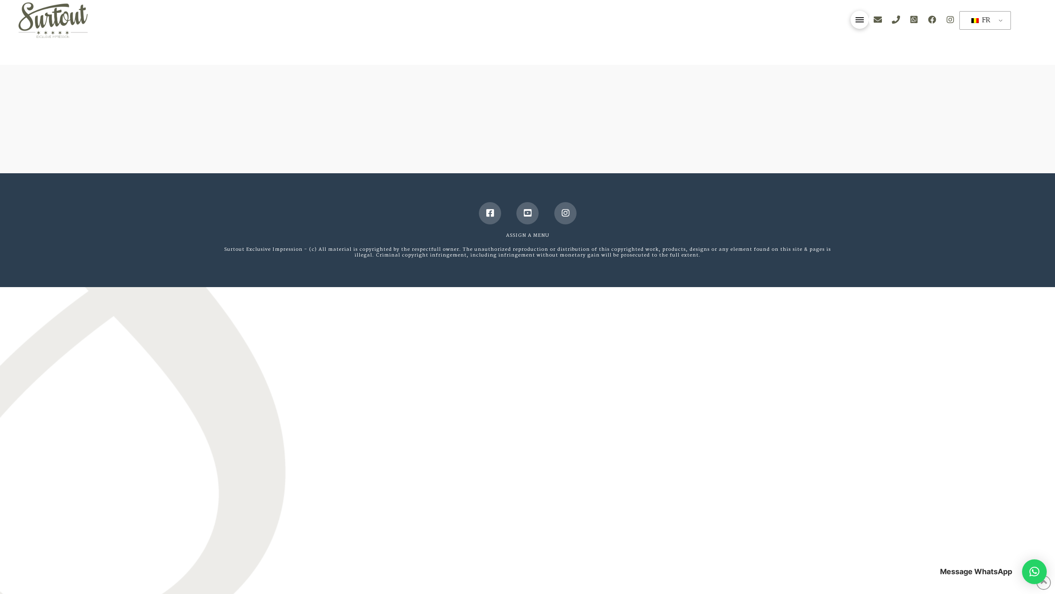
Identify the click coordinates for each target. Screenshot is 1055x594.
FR (985, 20)
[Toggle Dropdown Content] (860, 20)
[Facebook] (490, 213)
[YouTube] (527, 213)
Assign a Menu (527, 235)
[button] (1034, 571)
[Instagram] (565, 213)
